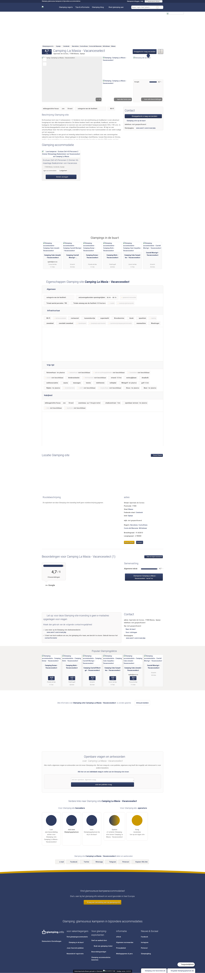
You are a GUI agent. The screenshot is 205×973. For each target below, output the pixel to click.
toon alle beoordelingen (152, 99)
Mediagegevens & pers (124, 954)
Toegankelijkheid (187, 964)
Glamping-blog (98, 7)
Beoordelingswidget (98, 952)
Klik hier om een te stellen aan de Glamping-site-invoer (103, 772)
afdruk (118, 937)
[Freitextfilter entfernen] (157, 7)
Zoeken (161, 7)
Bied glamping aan (116, 7)
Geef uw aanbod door (99, 940)
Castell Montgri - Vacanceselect (152, 254)
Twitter (86, 862)
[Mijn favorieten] (128, 7)
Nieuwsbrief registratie (75, 954)
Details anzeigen (62, 177)
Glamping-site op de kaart (136, 121)
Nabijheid (48, 395)
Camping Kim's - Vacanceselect (112, 256)
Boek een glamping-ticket (102, 946)
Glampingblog (146, 954)
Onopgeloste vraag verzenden (144, 52)
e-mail (61, 862)
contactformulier (51, 638)
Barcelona (134, 525)
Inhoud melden (142, 703)
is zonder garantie (124, 703)
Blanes (130, 509)
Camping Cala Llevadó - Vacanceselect (52, 256)
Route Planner (157, 455)
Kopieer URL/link (141, 862)
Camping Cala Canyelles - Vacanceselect (132, 256)
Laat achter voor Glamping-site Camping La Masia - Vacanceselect (51, 836)
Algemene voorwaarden (124, 942)
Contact (139, 542)
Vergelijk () (182, 971)
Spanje (130, 516)
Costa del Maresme (131, 528)
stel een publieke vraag (103, 785)
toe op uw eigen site (137, 832)
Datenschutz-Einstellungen (51, 941)
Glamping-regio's (66, 7)
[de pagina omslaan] (97, 79)
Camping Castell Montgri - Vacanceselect (72, 256)
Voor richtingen (131, 632)
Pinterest (125, 862)
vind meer (71, 831)
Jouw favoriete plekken (75, 948)
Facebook (73, 862)
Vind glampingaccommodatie (77, 937)
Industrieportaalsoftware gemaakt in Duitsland (88, 971)
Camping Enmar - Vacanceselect (92, 256)
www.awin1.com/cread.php (145, 128)
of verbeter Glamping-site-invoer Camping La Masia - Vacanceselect (114, 833)
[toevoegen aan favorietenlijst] (45, 59)
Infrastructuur (53, 310)
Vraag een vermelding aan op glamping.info (103, 902)
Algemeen (51, 289)
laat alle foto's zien (124, 99)
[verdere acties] (160, 51)
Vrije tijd (50, 365)
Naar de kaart (131, 629)
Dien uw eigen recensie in (154, 556)
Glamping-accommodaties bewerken (100, 959)
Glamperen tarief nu (144, 577)
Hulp (141, 1)
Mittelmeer (143, 528)
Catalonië (139, 512)
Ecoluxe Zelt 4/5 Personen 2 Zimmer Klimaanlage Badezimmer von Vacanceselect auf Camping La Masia (60, 162)
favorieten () (155, 971)
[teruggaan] (47, 79)
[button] (72, 79)
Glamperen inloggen (133, 1)
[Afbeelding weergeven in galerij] (118, 68)
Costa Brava (142, 525)
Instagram (144, 942)
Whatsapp (99, 862)
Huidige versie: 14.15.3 (124, 971)
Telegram (112, 862)
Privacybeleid (121, 948)
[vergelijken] (45, 64)
